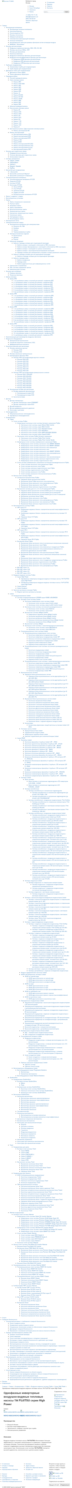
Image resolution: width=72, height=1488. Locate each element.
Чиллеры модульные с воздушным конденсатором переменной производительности (47, 885)
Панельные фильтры (16, 54)
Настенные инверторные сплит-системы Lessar (39, 601)
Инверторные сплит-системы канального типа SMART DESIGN (40, 451)
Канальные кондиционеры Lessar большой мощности (45, 656)
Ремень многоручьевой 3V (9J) (23, 147)
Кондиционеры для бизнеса (22, 1173)
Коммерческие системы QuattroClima (28, 1087)
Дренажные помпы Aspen (18, 72)
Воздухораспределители (28, 1132)
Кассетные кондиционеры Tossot (31, 1177)
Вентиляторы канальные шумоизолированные (35, 1098)
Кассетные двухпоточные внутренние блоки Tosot (36, 1207)
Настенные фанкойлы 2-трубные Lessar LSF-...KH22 (41, 742)
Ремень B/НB (17, 142)
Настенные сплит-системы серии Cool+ (40, 611)
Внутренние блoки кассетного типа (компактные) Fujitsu (38, 564)
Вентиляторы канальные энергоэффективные (35, 1100)
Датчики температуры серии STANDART (26, 402)
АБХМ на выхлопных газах (33, 997)
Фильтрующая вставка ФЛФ (25, 395)
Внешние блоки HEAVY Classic (30, 1278)
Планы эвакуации (15, 1336)
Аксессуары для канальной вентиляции (29, 1122)
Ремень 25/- (17, 115)
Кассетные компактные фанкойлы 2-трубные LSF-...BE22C (43, 746)
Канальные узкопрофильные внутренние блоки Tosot (37, 1205)
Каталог (4, 1474)
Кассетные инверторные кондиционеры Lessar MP (44, 637)
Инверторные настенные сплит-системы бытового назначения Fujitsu (38, 423)
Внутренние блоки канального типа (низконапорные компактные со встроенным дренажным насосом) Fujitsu (42, 550)
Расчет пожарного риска (17, 1323)
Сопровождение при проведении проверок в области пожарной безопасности (34, 1374)
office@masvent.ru (31, 17)
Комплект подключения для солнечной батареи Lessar (42, 736)
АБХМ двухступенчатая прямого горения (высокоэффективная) (48, 995)
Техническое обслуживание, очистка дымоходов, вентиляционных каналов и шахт (35, 1366)
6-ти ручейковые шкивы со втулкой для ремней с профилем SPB (33, 318)
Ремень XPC (17, 87)
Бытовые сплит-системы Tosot (26, 1149)
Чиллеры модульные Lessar (33, 881)
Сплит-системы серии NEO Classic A (32, 1235)
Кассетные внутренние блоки (30, 1308)
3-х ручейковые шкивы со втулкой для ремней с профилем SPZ (33, 284)
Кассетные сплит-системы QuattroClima (33, 1089)
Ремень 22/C (17, 117)
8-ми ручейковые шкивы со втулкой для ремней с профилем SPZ (34, 292)
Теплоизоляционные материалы (16, 177)
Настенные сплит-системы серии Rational (41, 609)
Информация (6, 1383)
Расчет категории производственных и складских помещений (29, 1338)
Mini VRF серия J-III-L (24, 573)
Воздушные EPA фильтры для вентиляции (26, 61)
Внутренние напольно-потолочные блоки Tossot (36, 1167)
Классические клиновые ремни (19, 108)
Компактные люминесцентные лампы (21, 213)
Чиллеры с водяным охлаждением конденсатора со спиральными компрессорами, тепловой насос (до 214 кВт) (50, 951)
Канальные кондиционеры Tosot (31, 1179)
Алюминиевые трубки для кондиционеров (23, 67)
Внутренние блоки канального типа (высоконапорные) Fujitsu (40, 552)
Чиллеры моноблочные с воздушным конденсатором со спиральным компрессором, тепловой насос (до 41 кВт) (49, 838)
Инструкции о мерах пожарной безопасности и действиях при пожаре (31, 1340)
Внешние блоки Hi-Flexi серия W (31, 1295)
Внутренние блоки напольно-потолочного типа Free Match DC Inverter (42, 1256)
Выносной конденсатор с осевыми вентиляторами (40, 1027)
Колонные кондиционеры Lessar (38, 657)
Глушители (24, 1130)
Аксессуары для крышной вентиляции (29, 1143)
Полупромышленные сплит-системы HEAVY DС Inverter (34, 1267)
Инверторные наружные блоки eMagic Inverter (42, 614)
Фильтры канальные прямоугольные (21, 354)
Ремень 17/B (17, 121)
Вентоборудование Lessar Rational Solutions (30, 1076)
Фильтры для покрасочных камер (16, 151)
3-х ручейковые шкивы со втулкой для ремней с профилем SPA (33, 299)
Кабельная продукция (16, 241)
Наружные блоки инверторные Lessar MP (41, 644)
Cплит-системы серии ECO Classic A (32, 1239)
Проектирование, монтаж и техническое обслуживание (23, 1357)
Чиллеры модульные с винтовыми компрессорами (44, 892)
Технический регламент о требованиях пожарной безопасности (25, 1321)
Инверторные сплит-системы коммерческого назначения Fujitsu (37, 442)
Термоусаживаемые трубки (22, 232)
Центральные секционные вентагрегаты (29, 1119)
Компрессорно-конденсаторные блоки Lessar (35, 1031)
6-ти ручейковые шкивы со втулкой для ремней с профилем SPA (33, 305)
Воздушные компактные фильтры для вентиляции (25, 55)
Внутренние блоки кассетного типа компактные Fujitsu (37, 502)
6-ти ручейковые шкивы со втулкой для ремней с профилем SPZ (33, 290)
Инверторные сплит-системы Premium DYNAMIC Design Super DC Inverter (44, 1222)
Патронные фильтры (16, 275)
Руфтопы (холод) (30, 1064)
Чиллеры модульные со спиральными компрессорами (45, 882)
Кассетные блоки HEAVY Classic (31, 1284)
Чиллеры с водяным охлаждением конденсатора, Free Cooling (47, 924)
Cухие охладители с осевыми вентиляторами (42, 1057)
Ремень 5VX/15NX (19, 84)
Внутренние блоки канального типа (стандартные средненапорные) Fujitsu (44, 560)
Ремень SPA (17, 104)
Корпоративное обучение (10, 1469)
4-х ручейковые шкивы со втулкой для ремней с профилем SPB (33, 314)
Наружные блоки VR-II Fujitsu (30, 539)
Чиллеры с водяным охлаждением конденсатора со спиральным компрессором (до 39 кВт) (48, 936)
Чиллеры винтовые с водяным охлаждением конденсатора (46, 969)
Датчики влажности (15, 406)
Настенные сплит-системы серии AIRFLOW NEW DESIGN (38, 432)
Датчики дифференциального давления (22, 408)
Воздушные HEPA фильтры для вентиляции (27, 59)
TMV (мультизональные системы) (27, 1184)
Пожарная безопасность (9, 1319)
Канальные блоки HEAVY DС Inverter (32, 1274)
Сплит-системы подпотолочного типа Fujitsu (34, 470)
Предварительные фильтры (18, 153)
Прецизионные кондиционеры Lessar (32, 1001)
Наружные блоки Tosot (28, 1171)
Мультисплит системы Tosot (25, 1162)
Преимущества (59, 1406)
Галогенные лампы (16, 215)
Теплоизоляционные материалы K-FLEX (22, 179)
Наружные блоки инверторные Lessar (40, 642)
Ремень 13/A (17, 123)
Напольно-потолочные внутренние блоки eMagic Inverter (45, 620)
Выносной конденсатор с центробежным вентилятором (42, 1029)
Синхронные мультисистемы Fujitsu (28, 477)
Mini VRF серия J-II (23, 567)
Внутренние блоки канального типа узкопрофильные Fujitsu (39, 483)
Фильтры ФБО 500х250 (24, 385)
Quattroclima (13, 1077)
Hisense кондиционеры (17, 1212)
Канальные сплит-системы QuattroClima (33, 1092)
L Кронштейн (14, 172)
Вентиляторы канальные (28, 1109)
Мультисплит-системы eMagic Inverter (36, 612)
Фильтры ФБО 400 (22, 363)
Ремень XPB (17, 89)
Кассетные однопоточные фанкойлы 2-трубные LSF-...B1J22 (43, 744)
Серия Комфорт (22, 588)
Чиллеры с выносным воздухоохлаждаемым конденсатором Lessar (45, 897)
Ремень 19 (17, 93)
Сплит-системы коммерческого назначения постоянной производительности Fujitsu (43, 462)
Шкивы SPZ (13, 279)
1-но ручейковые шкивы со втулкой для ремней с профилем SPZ (34, 280)
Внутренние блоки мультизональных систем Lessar (40, 699)
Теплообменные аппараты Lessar (31, 1036)
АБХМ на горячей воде (32, 976)
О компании (50, 2)
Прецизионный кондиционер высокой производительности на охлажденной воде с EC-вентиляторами (44, 1024)
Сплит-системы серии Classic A (30, 1241)
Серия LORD (25, 1152)
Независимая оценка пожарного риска (21, 1325)
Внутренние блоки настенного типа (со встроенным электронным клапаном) (44, 543)
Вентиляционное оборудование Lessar (26, 1068)
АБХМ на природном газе (32, 991)
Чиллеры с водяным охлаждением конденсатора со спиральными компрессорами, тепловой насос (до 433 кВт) (50, 955)
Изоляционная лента (12, 220)
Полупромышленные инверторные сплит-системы (40, 633)
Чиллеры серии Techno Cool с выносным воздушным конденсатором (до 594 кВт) (44, 919)
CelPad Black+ (14, 162)
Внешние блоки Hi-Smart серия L (31, 1299)
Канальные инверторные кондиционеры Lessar (43, 641)
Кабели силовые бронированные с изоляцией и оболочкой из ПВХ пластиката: (41, 247)
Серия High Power (22, 577)
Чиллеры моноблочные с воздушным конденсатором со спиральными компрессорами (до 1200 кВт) (49, 827)
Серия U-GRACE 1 (26, 1156)
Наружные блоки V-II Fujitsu (29, 517)
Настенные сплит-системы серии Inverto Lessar (43, 603)
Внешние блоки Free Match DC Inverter (29, 1246)
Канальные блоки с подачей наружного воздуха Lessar (45, 721)
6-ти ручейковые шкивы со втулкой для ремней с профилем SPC (33, 329)
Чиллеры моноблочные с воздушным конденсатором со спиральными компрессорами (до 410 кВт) (49, 823)
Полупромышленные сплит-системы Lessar (34, 631)
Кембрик (16, 228)
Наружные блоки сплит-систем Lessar (40, 659)
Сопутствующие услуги (13, 1370)
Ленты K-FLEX (18, 187)
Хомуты (16, 230)
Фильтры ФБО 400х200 (24, 387)
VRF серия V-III (22, 519)
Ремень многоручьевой (17, 132)
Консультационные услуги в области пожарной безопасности (28, 1377)
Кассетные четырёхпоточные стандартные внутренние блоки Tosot (41, 1194)
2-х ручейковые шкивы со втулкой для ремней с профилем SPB (33, 310)
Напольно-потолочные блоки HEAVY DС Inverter (36, 1272)
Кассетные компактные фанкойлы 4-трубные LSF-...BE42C (43, 747)
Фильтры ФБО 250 (22, 369)
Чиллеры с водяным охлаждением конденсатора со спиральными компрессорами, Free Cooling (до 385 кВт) (49, 930)
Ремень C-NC (18, 140)
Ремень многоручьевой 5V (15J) (23, 145)
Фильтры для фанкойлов (17, 52)
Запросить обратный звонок (34, 1467)
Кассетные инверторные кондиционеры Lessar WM (44, 663)
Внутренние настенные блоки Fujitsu (32, 496)
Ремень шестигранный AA (21, 130)
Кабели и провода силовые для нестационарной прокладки (32, 254)
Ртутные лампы (14, 204)
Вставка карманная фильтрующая (24, 391)
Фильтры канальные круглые (18, 348)
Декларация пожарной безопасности (21, 1329)
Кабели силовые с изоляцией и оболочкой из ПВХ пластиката (36, 245)
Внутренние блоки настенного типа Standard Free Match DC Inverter (42, 1259)
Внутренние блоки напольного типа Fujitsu (34, 498)
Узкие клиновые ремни (17, 80)
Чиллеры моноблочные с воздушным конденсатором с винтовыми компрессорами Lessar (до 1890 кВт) (49, 835)
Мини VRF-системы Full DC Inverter (28, 1297)
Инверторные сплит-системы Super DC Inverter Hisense (34, 1216)
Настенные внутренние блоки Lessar (39, 701)
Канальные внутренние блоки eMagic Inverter (42, 622)
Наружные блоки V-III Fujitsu (29, 528)
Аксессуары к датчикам (17, 410)
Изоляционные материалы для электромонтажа (24, 224)
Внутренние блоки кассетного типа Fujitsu (34, 545)
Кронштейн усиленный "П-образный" (21, 175)
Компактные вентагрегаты (29, 1074)
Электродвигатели (11, 412)
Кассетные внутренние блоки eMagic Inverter (42, 618)
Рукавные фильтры (15, 273)
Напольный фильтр (16, 31)
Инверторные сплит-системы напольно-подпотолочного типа (40, 459)
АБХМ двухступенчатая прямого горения (41, 993)
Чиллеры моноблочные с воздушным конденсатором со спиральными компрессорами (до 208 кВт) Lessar (49, 820)
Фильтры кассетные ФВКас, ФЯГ (20, 50)
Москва (31, 6)
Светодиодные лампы (16, 217)
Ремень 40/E (17, 112)
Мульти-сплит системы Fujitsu (23, 475)
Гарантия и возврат (32, 1478)
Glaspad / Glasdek (15, 166)
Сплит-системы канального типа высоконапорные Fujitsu (38, 474)
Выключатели (18, 235)
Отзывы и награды (8, 1466)
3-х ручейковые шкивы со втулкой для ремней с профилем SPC (33, 335)
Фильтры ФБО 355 (22, 365)
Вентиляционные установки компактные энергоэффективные (40, 1117)
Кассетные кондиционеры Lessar (38, 650)
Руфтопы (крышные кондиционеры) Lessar (34, 1062)
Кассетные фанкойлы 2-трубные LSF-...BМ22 (39, 749)
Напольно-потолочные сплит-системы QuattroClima (37, 1091)
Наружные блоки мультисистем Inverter (33, 479)
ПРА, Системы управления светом (20, 267)
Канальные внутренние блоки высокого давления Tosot (38, 1197)
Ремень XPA (17, 91)
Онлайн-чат (29, 1469)
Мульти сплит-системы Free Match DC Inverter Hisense (30, 1244)
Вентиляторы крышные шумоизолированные (35, 1104)
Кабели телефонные (23, 260)
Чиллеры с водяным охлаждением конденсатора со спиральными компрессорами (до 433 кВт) (48, 943)
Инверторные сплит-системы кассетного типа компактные (39, 447)
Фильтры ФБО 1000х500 (24, 374)
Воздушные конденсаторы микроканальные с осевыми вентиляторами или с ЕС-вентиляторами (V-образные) (45, 1052)
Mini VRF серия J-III (23, 571)
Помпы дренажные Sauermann (19, 74)
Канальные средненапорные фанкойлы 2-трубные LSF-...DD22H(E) (46, 776)
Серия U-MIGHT (26, 1158)
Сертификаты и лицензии (10, 1479)
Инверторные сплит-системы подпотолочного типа (36, 460)
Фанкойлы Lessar (26, 740)
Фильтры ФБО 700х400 (24, 378)
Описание (57, 1408)
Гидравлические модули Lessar (34, 732)
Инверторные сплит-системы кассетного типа (35, 449)
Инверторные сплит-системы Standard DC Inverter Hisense (35, 1227)
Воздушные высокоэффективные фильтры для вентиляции (28, 57)
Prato (22, 1085)
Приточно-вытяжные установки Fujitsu (25, 590)
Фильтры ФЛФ (18, 350)
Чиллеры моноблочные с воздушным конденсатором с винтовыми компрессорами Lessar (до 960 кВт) (49, 831)
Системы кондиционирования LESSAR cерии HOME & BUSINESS (37, 597)
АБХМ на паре (29, 984)
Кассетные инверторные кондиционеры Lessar (42, 635)
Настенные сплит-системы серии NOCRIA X (34, 430)
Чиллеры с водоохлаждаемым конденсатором (39, 922)
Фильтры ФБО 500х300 (24, 384)
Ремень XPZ (17, 85)
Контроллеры (29, 723)
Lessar (12, 594)
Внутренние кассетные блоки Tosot (32, 1166)
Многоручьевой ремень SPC (22, 149)
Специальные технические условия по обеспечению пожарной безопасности (33, 1327)
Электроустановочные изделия (19, 234)
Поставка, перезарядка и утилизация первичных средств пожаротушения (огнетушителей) (38, 1351)
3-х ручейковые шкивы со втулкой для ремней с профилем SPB (33, 312)
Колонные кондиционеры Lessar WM (39, 671)
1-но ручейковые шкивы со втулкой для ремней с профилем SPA (33, 295)
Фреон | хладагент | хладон (14, 196)
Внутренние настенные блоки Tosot (32, 1164)
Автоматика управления (24, 1139)
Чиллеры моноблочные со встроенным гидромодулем (45, 791)
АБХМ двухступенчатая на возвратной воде (41, 982)
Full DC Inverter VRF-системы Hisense (25, 1286)
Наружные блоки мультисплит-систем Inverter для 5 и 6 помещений (42, 490)
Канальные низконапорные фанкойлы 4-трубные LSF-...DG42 (44, 774)
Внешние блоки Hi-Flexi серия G (31, 1289)
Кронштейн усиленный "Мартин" (20, 174)
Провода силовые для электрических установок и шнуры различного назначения (42, 252)
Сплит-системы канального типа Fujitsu (33, 472)
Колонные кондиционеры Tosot (30, 1182)
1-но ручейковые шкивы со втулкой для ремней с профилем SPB (34, 309)
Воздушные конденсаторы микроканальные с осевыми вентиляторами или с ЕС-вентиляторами (45, 1048)
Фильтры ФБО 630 (22, 359)
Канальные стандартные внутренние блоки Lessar (43, 716)
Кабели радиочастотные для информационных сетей (33, 264)
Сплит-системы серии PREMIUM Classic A (34, 1237)
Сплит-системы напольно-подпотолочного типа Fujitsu (38, 468)
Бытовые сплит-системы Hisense (24, 1214)
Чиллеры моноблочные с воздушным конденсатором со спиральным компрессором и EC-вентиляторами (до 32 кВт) (51, 850)
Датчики (8, 399)
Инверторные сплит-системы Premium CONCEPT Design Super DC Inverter (44, 1224)
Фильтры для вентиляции (14, 46)
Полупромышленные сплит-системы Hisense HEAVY (30, 1265)
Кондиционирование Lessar (22, 596)
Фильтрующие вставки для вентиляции (22, 389)
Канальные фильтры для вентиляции (17, 346)
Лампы (8, 200)
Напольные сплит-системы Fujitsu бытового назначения (34, 436)
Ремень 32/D (17, 114)
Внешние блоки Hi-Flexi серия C (31, 1301)
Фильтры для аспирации (13, 271)
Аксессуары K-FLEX (16, 185)
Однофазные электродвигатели (19, 415)
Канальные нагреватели (28, 1134)
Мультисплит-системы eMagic (34, 624)
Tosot (11, 1145)
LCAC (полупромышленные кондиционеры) (30, 1175)
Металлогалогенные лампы (18, 209)
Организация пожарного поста (19, 1342)
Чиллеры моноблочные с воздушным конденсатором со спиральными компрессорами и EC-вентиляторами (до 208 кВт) (50, 854)
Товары (4, 25)
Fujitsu (12, 419)
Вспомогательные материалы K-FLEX (25, 194)
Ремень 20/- (17, 119)
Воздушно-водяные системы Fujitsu (24, 575)
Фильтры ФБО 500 (22, 361)
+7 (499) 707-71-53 (31, 15)
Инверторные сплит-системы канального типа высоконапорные (40, 457)
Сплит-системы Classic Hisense (26, 1233)
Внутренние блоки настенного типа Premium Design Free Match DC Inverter (44, 1250)
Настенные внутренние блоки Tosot (32, 1186)
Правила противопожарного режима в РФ (19, 1332)
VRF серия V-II (21, 507)
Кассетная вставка (19, 397)
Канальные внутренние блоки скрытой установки (36, 1316)
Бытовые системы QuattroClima (27, 1081)
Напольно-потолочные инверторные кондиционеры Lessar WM (48, 665)
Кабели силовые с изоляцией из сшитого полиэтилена (34, 249)
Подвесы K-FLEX (19, 192)
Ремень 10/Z (17, 125)
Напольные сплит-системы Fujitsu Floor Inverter (35, 438)
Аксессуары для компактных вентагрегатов (30, 1141)
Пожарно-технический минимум (19, 1334)
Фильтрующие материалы (14, 27)
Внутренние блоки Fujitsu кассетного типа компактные (37, 481)
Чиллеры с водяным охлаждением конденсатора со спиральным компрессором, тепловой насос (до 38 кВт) (49, 947)
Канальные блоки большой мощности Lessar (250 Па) (45, 719)
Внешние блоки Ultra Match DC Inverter (29, 1263)
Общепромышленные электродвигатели (22, 414)
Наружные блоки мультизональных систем (38, 674)
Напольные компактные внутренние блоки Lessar (43, 712)
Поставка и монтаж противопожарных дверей (24, 1364)
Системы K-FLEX (15, 183)
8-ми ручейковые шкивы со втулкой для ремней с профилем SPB (34, 320)
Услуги (4, 1317)
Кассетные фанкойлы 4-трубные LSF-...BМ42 (39, 751)
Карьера (49, 4)
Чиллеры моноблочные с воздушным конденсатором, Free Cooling (49, 800)
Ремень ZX (17, 110)
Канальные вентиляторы (24, 1096)
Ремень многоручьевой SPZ (22, 138)
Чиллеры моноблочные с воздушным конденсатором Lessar (47, 813)
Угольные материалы (16, 40)
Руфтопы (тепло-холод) (32, 1066)
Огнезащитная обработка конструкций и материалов (26, 1355)
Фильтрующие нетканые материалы (21, 29)
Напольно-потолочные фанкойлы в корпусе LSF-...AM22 (42, 753)
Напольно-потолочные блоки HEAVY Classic (34, 1280)
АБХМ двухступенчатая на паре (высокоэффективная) (45, 989)
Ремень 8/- (17, 127)
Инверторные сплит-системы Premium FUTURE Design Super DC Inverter (43, 1226)
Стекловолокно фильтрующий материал (22, 39)
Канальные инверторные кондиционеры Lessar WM (44, 667)
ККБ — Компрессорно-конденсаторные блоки (39, 1032)
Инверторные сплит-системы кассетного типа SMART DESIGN (40, 445)
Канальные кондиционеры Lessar (38, 654)
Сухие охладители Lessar (32, 1055)
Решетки (23, 1124)
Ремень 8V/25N (18, 95)
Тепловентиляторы (23, 1111)
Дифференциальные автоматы (19, 344)
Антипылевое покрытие (17, 157)
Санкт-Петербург (34, 8)
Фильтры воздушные (27, 1128)
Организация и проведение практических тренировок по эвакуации (30, 1353)
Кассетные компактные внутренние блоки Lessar (43, 702)
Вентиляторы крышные (28, 1102)
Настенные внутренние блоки (30, 1304)
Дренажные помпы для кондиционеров (18, 70)
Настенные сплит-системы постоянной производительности (43, 607)
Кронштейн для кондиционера (15, 170)
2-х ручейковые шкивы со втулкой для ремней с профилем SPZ (33, 282)
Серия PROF (21, 738)
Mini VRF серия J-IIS (23, 569)
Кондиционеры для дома (21, 1147)
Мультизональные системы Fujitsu (24, 506)
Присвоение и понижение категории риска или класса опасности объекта (32, 1331)
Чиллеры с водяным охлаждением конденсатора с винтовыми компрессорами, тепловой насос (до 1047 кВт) (50, 962)
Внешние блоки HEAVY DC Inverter (31, 1269)
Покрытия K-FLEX (15, 181)
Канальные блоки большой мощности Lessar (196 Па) (45, 717)
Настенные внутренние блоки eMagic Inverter (42, 616)
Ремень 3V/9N (18, 99)
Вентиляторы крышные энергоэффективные (34, 1106)
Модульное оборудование (14, 339)
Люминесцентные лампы (17, 211)
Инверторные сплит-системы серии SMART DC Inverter (38, 1231)
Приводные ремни (11, 76)
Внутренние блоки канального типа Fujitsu (34, 485)
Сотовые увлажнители (13, 159)
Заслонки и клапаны (27, 1126)
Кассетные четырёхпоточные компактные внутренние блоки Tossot (41, 1190)
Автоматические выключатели (19, 340)
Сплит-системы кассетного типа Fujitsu (33, 466)
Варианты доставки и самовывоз (36, 1476)
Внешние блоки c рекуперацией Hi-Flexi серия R (36, 1293)
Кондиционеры (10, 417)
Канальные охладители (28, 1137)
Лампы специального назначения (20, 202)
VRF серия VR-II (22, 530)
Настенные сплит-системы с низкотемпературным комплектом (44, 626)
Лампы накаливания (16, 207)
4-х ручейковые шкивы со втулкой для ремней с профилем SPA (33, 301)
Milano (23, 1083)
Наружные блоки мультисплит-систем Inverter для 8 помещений (40, 492)
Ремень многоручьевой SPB (22, 136)
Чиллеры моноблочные (32, 789)
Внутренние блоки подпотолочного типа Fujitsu (35, 558)
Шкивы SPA (13, 294)
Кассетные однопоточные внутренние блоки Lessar (44, 706)
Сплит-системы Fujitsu (20, 421)
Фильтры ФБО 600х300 (24, 382)
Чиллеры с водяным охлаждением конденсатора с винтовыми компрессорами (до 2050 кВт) (47, 966)
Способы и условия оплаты (34, 1474)
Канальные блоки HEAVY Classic (31, 1282)
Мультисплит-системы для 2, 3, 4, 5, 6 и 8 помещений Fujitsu (36, 489)
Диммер (16, 237)
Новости (49, 6)
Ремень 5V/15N (18, 97)
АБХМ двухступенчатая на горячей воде (40, 980)
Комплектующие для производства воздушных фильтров (23, 337)
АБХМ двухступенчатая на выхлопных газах (42, 999)
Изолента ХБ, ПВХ (19, 226)
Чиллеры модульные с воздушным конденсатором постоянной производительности (47, 889)
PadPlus (12, 168)
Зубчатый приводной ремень (19, 106)
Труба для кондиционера (13, 65)
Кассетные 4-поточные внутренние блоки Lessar (43, 704)
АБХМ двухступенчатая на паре (38, 987)
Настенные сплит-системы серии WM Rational (42, 627)
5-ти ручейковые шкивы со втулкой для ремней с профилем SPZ (33, 288)
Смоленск (32, 10)
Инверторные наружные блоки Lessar (36, 734)
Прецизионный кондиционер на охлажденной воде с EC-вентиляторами (47, 1017)
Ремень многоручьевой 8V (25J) (23, 144)
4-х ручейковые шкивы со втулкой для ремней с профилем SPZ (33, 286)
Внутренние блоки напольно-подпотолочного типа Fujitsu (38, 487)
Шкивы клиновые (11, 277)
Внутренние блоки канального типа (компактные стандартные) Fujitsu (42, 547)
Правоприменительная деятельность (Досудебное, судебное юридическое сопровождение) (38, 1379)
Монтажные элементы (28, 1136)
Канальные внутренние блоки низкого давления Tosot (37, 1188)
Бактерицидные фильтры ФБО (19, 355)
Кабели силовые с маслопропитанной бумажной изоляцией (35, 250)
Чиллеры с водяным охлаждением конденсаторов (43, 933)
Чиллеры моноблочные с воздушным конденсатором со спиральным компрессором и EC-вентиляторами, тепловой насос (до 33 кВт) (50, 865)
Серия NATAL (25, 1151)
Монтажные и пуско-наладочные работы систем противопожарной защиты (33, 1361)
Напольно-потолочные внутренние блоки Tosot (35, 1196)
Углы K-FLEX (17, 189)
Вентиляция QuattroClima (21, 1094)
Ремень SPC (17, 82)
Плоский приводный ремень (18, 78)
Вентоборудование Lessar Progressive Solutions (32, 1070)
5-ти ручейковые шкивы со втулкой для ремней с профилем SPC (33, 327)
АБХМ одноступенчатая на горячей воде (41, 978)
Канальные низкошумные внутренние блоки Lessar (44, 714)
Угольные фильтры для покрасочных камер (23, 155)
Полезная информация (33, 1479)
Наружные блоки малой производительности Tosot (36, 1201)
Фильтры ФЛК (18, 352)
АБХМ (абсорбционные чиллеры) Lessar (33, 974)
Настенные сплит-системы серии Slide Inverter (35, 427)
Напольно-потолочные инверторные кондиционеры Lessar (46, 639)
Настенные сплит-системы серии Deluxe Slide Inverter (37, 425)
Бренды (4, 1381)
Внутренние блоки (22, 1302)
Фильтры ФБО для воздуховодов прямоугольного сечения (31, 372)
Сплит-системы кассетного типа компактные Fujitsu (37, 464)
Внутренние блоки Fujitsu (25, 541)
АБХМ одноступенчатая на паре (38, 986)
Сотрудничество (7, 1478)
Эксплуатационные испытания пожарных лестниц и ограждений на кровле (33, 1344)
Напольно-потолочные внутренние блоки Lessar (43, 710)
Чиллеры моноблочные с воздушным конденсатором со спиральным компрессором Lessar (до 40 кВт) (49, 816)
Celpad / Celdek (14, 160)
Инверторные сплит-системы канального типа (35, 455)
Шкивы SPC (13, 324)
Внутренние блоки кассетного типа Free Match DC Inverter (39, 1257)
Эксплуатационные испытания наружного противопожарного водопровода (33, 1349)
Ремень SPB (17, 100)
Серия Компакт (22, 586)
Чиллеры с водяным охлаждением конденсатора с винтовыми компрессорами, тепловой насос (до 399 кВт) (49, 958)
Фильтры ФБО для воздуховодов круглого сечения (29, 357)
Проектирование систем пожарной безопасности (25, 1359)
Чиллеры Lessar (26, 777)
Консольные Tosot (26, 1211)
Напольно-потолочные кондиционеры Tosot (34, 1181)
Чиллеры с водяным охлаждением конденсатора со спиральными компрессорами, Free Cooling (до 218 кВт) (49, 926)
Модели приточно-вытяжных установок (29, 592)
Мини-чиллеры (29, 779)
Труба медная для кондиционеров (20, 69)
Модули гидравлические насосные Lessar (34, 972)
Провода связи (21, 262)
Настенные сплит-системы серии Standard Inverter (36, 429)
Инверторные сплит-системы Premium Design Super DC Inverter (40, 1220)
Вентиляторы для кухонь (28, 1107)
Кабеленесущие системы (17, 269)
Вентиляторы (25, 1072)
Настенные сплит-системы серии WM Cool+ (42, 629)
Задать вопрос (30, 1466)
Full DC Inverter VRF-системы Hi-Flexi (28, 1287)
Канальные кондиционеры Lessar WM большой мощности (46, 669)
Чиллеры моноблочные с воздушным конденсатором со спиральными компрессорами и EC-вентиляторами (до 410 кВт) (50, 860)
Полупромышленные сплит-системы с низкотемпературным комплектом (47, 661)
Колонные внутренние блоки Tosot (31, 1209)
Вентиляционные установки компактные (33, 1115)
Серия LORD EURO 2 (27, 1154)
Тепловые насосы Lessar (28, 729)
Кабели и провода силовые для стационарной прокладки (31, 243)
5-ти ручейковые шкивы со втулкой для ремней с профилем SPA (33, 303)
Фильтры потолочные (16, 35)
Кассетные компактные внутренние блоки (34, 1306)
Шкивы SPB (13, 307)
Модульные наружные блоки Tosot (31, 1203)
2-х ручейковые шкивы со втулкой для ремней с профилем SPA (33, 297)
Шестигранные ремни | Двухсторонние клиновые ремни (27, 129)
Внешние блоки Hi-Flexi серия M (31, 1291)
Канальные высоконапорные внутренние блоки (35, 1312)
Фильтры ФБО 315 (22, 367)
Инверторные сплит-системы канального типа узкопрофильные (40, 453)
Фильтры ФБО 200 (22, 370)
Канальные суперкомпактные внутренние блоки (35, 1314)
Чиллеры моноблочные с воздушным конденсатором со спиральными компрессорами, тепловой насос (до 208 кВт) (50, 842)
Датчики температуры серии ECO (24, 404)
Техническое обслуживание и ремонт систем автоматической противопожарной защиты (37, 1362)
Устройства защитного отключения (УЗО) (22, 342)
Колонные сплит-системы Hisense (27, 1242)
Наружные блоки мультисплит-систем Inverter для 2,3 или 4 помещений (43, 494)
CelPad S (12, 164)
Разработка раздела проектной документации (24, 1376)
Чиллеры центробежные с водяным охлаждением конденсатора (48, 971)
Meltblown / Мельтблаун (17, 44)
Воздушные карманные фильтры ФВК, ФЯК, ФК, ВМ (26, 48)
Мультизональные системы (29, 672)
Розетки (16, 239)
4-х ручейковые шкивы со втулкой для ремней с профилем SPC (33, 325)
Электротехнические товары (14, 222)
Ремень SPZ (17, 102)
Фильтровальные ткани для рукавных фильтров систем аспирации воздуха (33, 42)
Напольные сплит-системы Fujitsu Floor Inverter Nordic (38, 440)
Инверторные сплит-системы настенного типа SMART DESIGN (40, 444)
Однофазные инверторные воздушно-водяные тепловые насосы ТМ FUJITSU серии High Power (60, 1399)
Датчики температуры (16, 400)
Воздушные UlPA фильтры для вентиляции (27, 63)
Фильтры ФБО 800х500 (24, 376)
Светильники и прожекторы (18, 265)
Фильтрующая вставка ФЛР (25, 393)
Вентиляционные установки (14, 198)
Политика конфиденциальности (12, 1481)
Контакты (50, 8)
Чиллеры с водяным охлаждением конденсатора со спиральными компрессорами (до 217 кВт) (48, 940)
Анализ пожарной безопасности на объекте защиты (26, 1372)
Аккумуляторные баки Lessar (34, 731)
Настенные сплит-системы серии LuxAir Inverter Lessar (45, 605)
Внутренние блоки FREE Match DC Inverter (30, 1248)
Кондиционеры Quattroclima (22, 1079)
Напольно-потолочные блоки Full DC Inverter (35, 1310)
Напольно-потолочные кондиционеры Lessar (42, 652)
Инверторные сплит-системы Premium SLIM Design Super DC (40, 1218)
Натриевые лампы (15, 205)
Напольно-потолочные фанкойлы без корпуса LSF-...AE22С (43, 755)
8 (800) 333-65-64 (32, 18)
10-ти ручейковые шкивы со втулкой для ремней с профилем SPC (34, 333)
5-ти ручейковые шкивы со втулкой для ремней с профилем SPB (33, 316)
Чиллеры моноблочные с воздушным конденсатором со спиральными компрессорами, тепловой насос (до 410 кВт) (50, 846)
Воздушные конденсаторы (33, 1038)
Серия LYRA (24, 1160)
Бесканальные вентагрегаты (26, 1121)
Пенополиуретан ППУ (16, 33)
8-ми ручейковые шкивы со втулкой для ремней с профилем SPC (34, 331)
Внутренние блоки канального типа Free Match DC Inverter (39, 1261)
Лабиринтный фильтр (16, 37)
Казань (31, 12)
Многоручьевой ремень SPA (22, 134)
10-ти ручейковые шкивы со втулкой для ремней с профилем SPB (34, 322)
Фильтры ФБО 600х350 (24, 380)
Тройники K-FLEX (19, 190)
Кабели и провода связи (21, 258)
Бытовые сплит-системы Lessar (30, 599)
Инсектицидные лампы (17, 219)
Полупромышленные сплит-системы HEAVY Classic (33, 1276)
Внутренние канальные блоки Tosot (32, 1169)
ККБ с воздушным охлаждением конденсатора (39, 1034)
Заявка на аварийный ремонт (19, 1368)
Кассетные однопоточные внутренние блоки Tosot (36, 1192)
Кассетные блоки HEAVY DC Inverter (32, 1271)
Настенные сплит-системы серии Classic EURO (35, 434)
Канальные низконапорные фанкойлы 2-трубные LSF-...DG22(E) (45, 772)
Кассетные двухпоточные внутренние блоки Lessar (44, 708)
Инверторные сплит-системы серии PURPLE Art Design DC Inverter (41, 1229)
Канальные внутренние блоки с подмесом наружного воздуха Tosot (42, 1199)
